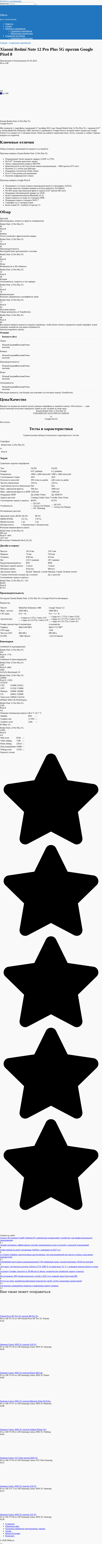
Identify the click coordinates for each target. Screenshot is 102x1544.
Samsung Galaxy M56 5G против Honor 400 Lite (21, 1373)
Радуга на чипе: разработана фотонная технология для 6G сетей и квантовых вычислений (41, 1281)
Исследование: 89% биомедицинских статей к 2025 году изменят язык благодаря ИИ (38, 1276)
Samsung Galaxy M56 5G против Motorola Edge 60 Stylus (25, 1401)
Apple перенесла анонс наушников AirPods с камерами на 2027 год (30, 1250)
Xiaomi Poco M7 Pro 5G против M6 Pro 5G (19, 1316)
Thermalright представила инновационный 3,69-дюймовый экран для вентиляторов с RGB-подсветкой (46, 1262)
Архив (8, 1531)
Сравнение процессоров (22, 38)
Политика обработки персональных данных (25, 1528)
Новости (9, 24)
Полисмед (9, 1536)
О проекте (10, 1524)
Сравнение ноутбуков (15, 36)
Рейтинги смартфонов (15, 29)
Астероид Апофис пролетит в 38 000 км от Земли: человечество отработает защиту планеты (42, 1271)
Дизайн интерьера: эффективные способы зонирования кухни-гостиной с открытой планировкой (44, 1245)
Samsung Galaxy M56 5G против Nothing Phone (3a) (23, 1429)
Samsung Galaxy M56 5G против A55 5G (18, 1514)
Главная (3, 43)
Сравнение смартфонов (21, 31)
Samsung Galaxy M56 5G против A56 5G (18, 1486)
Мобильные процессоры (22, 33)
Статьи (8, 26)
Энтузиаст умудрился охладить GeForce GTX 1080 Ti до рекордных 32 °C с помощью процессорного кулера (49, 1266)
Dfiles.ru (3, 15)
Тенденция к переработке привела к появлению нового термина (29, 1286)
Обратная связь (12, 1526)
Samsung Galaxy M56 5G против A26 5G (18, 1344)
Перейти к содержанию (10, 1)
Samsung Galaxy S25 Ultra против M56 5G (19, 1458)
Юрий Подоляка (12, 1533)
